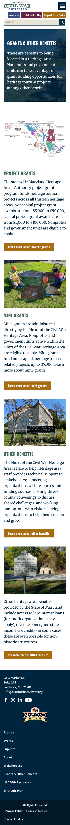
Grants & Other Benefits (20, 774)
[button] (62, 6)
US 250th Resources (17, 782)
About (8, 757)
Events (8, 741)
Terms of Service (36, 811)
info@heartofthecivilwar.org (23, 692)
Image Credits (14, 819)
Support (9, 749)
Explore (9, 732)
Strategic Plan (13, 791)
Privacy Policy (13, 811)
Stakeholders (13, 766)
